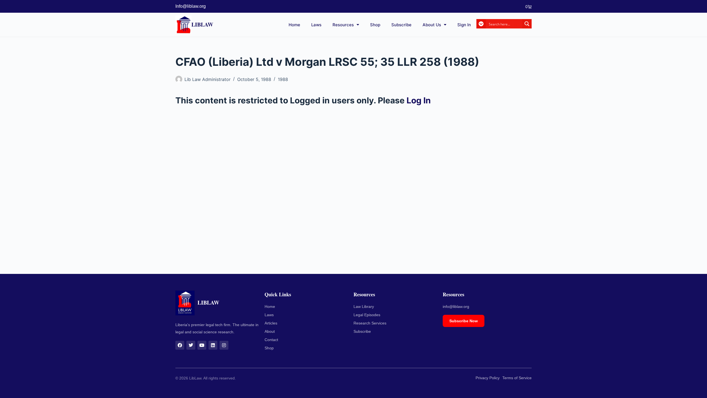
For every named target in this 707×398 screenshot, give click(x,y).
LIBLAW (202, 24)
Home (294, 24)
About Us (432, 24)
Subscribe (401, 24)
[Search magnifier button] (527, 23)
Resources (343, 24)
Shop (375, 24)
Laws (316, 24)
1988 (283, 79)
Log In (419, 100)
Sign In (464, 24)
